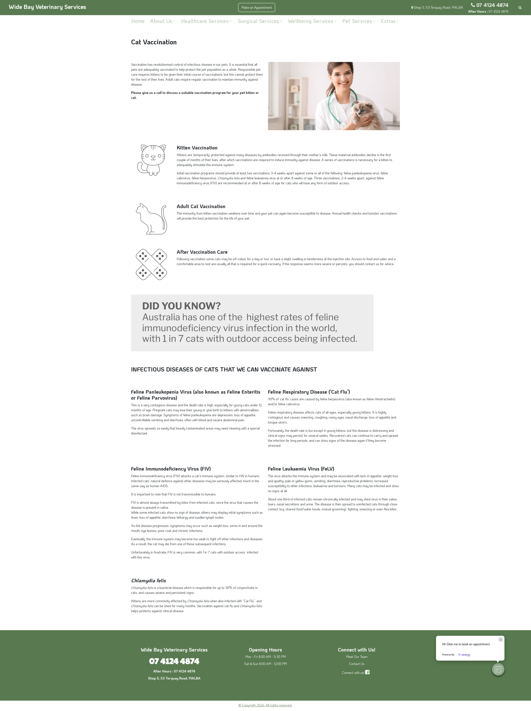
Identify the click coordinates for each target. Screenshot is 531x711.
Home (138, 21)
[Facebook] (368, 672)
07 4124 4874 (492, 5)
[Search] (520, 7)
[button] (498, 669)
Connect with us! (353, 672)
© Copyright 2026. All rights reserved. (265, 705)
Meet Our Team (357, 656)
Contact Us (356, 663)
